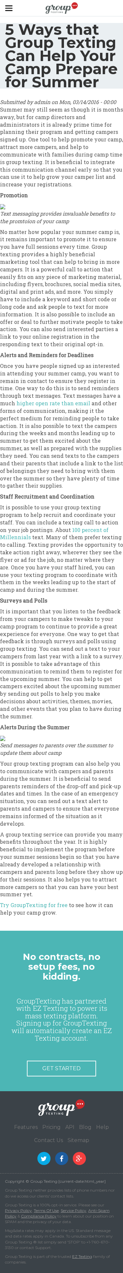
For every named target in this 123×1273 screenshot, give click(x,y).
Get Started (61, 1068)
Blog (85, 1127)
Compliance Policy (38, 1216)
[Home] (62, 7)
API (69, 1127)
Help (102, 1127)
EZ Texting (82, 1256)
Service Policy (73, 1210)
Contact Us (48, 1140)
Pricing (51, 1127)
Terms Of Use (46, 1210)
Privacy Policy (18, 1210)
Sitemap (78, 1140)
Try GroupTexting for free (34, 905)
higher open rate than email (53, 403)
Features (26, 1127)
